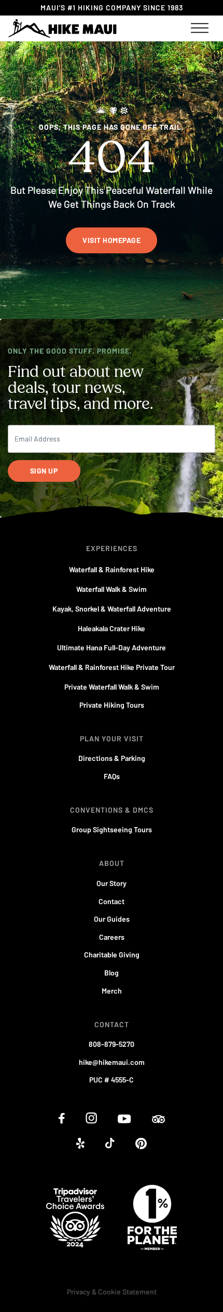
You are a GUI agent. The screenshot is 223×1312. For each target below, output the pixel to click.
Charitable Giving (112, 954)
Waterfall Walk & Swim (111, 589)
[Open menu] (199, 28)
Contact (111, 901)
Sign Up (44, 470)
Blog (111, 972)
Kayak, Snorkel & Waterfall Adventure (111, 608)
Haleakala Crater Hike (111, 628)
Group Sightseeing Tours (112, 829)
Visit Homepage (111, 240)
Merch (112, 990)
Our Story (111, 883)
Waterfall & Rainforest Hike (112, 569)
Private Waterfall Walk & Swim (111, 686)
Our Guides (112, 918)
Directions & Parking (111, 758)
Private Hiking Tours (111, 704)
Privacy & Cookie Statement (112, 1291)
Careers (111, 937)
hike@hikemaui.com (112, 1062)
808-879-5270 (111, 1044)
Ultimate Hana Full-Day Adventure (111, 647)
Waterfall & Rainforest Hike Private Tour (112, 667)
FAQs (112, 776)
